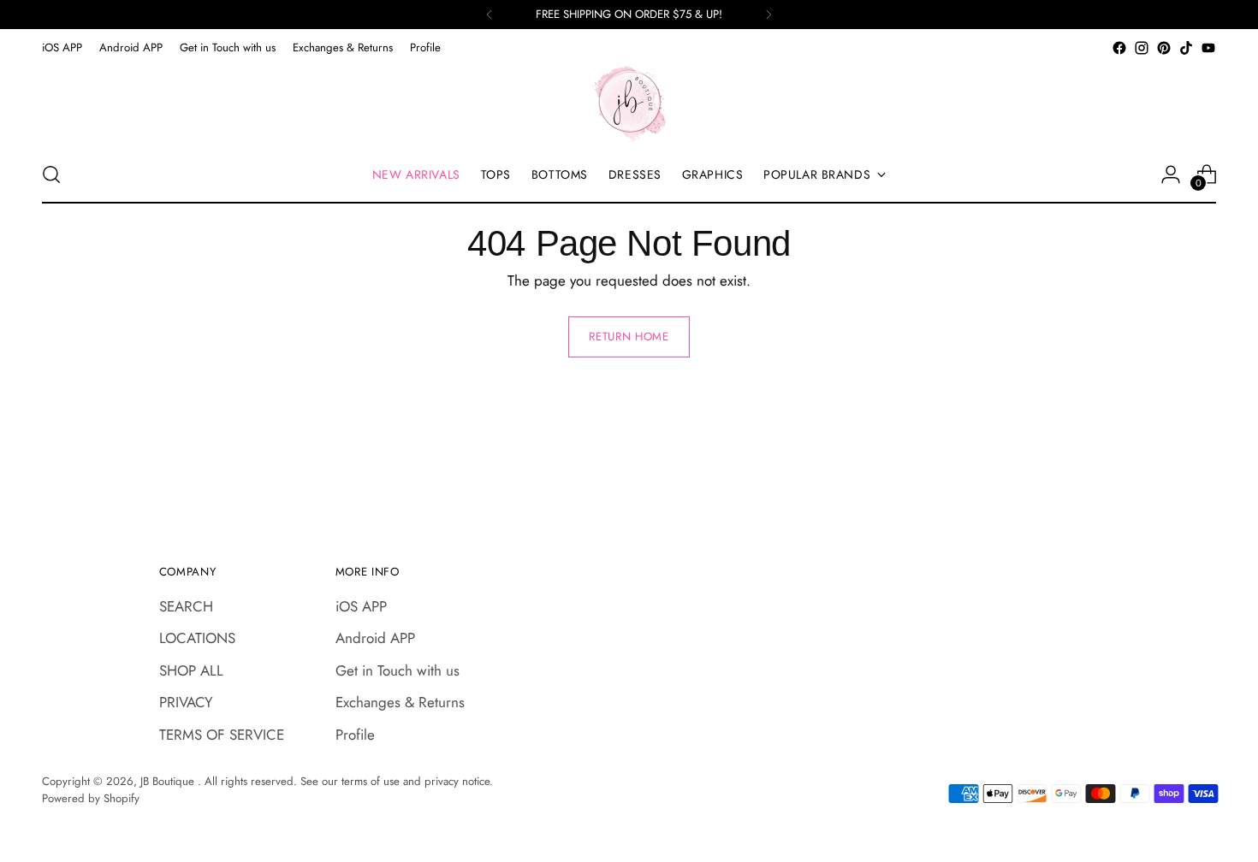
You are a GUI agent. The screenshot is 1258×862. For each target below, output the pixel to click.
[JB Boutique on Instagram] (1141, 48)
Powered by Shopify (90, 798)
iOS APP (361, 606)
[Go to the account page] (1171, 174)
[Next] (768, 14)
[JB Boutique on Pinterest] (1164, 48)
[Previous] (489, 14)
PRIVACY (186, 702)
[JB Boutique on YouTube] (1208, 48)
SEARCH (186, 606)
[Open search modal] (51, 174)
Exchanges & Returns (400, 702)
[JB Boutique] (629, 102)
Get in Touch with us (397, 670)
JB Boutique (169, 781)
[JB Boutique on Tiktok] (1186, 48)
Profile (355, 734)
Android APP (375, 638)
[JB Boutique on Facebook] (1119, 48)
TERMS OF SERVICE (221, 734)
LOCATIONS (197, 638)
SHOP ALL (191, 670)
